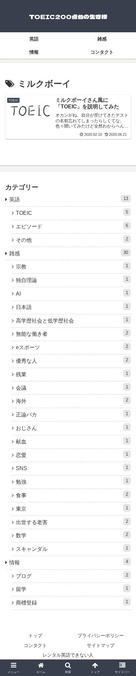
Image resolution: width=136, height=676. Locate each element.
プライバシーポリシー (101, 635)
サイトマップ (101, 645)
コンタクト (35, 645)
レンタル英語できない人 (68, 655)
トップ (35, 635)
